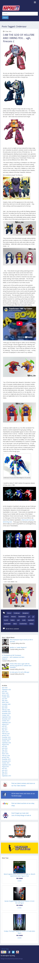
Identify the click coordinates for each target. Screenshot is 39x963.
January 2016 (5, 757)
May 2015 (4, 772)
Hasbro (13, 620)
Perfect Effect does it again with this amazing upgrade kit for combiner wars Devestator (20, 665)
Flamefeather (22, 616)
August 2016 (5, 744)
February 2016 (6, 755)
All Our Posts (5, 949)
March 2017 (5, 732)
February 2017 (6, 733)
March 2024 (5, 702)
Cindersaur (17, 613)
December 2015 (6, 759)
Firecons (13, 616)
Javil (18, 620)
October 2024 (5, 697)
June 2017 (4, 728)
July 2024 (4, 698)
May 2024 (4, 700)
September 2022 (6, 717)
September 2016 (6, 742)
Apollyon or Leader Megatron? (18, 647)
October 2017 (5, 720)
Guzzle (6, 620)
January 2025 (5, 695)
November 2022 (6, 713)
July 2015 (4, 768)
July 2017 (4, 726)
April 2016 (4, 752)
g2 (33, 616)
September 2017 (6, 722)
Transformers (23, 623)
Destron (6, 616)
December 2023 (6, 704)
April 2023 (4, 708)
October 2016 (5, 741)
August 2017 (5, 724)
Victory (31, 623)
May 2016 (4, 750)
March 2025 (5, 693)
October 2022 (5, 715)
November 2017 (6, 719)
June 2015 (4, 770)
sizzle (23, 620)
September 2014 (6, 775)
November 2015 (6, 761)
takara (15, 623)
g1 (29, 616)
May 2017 (4, 730)
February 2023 (6, 709)
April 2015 (4, 774)
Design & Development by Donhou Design (12, 958)
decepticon (25, 613)
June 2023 (4, 706)
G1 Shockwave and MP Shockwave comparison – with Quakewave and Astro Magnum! (13, 657)
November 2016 (6, 739)
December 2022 (6, 711)
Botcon (9, 613)
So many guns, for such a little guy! (19, 672)
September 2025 (6, 689)
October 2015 (5, 763)
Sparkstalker (7, 623)
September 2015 (6, 765)
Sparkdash (31, 620)
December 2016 (6, 737)
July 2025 (4, 691)
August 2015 (5, 766)
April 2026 (4, 687)
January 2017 (5, 735)
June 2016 (4, 748)
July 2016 (4, 746)
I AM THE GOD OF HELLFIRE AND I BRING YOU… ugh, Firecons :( (18, 38)
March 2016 (5, 753)
